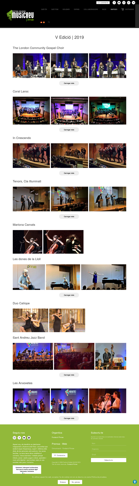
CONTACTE (104, 3)
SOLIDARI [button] (66, 9)
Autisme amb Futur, (30, 446)
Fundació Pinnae (57, 437)
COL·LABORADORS (91, 9)
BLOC (104, 9)
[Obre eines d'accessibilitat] (135, 482)
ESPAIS (76, 9)
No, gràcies (76, 482)
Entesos (63, 482)
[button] (49, 22)
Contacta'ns (61, 455)
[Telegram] (133, 2)
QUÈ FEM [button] (54, 9)
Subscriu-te (108, 460)
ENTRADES (129, 9)
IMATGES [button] (114, 9)
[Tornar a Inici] (20, 15)
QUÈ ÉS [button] (44, 9)
